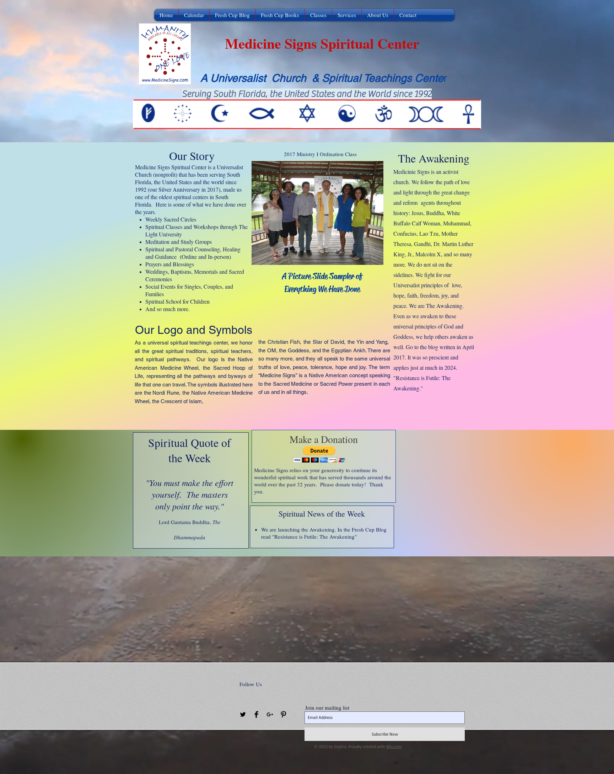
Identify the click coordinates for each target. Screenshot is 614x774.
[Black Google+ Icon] (269, 714)
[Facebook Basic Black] (256, 714)
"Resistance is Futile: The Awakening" (314, 536)
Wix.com (394, 746)
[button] (319, 454)
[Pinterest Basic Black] (283, 714)
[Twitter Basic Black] (242, 714)
